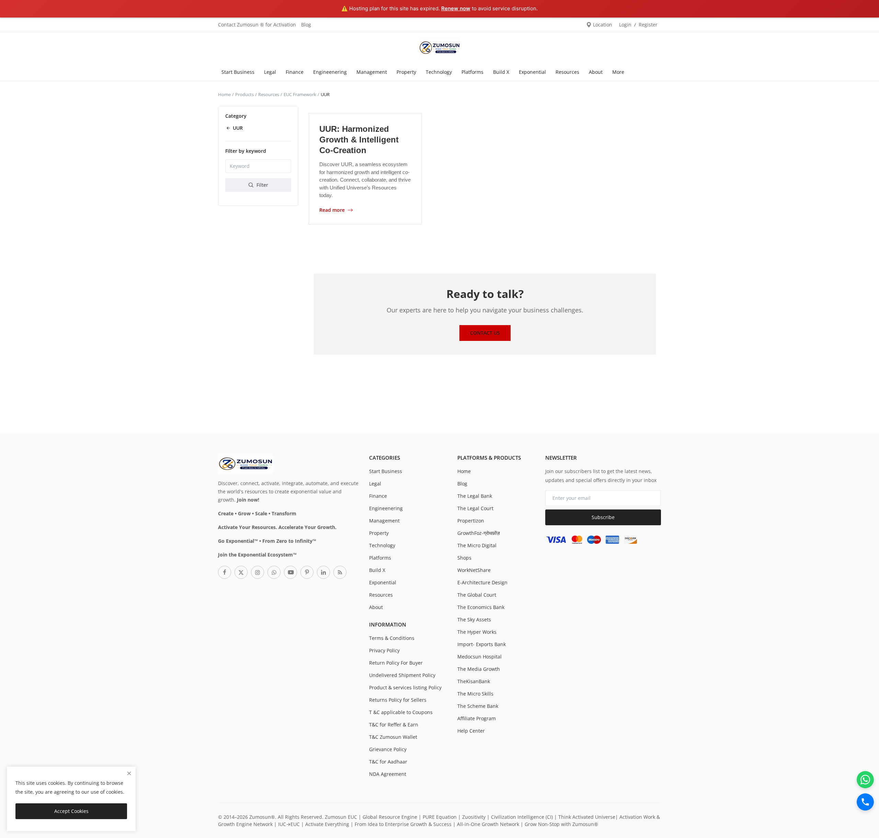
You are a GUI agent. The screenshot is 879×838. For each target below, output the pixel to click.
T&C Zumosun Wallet (393, 737)
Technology (439, 72)
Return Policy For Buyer (396, 662)
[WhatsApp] (865, 779)
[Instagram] (257, 572)
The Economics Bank (480, 607)
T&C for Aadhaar (388, 761)
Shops (464, 557)
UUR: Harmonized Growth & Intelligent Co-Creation (359, 139)
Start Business (237, 72)
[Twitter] (241, 572)
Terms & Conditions (391, 638)
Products (244, 94)
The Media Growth (478, 669)
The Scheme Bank (477, 706)
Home (224, 94)
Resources (567, 72)
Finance (295, 72)
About (596, 72)
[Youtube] (290, 572)
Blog (306, 24)
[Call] (865, 802)
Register (648, 24)
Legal (270, 72)
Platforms (472, 72)
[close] (129, 773)
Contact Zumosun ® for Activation (257, 24)
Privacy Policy (384, 650)
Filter (261, 184)
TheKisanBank (473, 681)
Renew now (455, 8)
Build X (501, 72)
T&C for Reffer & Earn (393, 724)
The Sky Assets (474, 619)
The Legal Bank (474, 496)
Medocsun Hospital (479, 656)
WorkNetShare (474, 570)
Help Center (471, 730)
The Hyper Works (476, 632)
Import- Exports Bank (481, 644)
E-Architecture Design (482, 582)
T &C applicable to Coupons (401, 712)
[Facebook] (224, 572)
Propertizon (470, 520)
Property (406, 72)
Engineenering (330, 72)
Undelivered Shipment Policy (402, 675)
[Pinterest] (306, 572)
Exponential (532, 72)
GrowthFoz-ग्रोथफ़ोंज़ (478, 533)
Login (625, 24)
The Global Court (476, 595)
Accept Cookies (71, 811)
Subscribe (603, 517)
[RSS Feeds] (339, 572)
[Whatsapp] (274, 572)
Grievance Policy (388, 749)
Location (602, 24)
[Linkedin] (323, 572)
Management (371, 72)
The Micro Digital (476, 545)
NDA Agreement (387, 774)
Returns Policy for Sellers (397, 700)
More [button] (618, 72)
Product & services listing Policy (405, 687)
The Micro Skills (475, 693)
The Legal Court (475, 508)
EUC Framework (300, 94)
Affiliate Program (476, 718)
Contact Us (485, 333)
